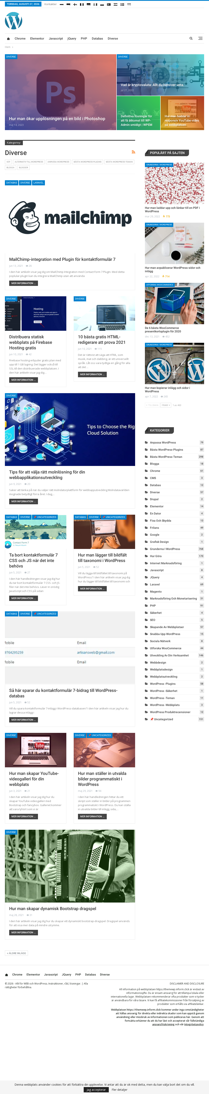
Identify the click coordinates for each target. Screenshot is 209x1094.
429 (8, 162)
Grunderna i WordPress (159, 165)
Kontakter (50, 4)
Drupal (154, 499)
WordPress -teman (162, 698)
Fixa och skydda (160, 520)
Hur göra (156, 556)
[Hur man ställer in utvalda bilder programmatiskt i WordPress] (104, 750)
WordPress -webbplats (165, 705)
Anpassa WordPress (58, 162)
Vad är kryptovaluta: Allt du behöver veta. (152, 85)
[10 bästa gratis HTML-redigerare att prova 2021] (104, 313)
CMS (153, 478)
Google (154, 534)
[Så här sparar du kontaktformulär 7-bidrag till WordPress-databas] (70, 647)
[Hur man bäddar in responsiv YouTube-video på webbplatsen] (182, 113)
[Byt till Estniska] (68, 4)
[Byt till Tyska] (88, 4)
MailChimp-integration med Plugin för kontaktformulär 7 (62, 259)
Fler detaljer (119, 1089)
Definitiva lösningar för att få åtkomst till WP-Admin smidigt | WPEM (136, 120)
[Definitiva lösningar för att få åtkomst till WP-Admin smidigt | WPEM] (138, 113)
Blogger (23, 167)
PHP (84, 38)
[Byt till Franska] (82, 4)
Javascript (56, 38)
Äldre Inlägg (17, 953)
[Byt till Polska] (102, 4)
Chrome (20, 38)
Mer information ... (23, 283)
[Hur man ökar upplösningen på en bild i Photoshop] (60, 92)
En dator (155, 513)
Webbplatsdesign (161, 669)
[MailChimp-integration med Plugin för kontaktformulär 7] (70, 216)
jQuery (72, 38)
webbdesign (158, 662)
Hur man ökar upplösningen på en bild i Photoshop (57, 118)
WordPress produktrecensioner (170, 712)
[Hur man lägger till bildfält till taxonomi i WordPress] (104, 532)
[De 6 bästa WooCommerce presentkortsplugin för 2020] (174, 303)
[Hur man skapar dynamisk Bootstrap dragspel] (70, 866)
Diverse (113, 38)
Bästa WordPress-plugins (87, 162)
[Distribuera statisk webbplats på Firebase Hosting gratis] (35, 313)
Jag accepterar (96, 1090)
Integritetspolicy (193, 1024)
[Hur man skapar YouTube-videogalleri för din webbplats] (35, 750)
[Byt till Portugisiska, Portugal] (109, 4)
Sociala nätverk (160, 641)
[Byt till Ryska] (61, 4)
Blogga (10, 167)
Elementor (37, 38)
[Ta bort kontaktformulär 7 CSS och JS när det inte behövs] (35, 532)
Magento (156, 591)
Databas (97, 38)
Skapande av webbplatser (167, 627)
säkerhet (156, 612)
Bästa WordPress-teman (119, 162)
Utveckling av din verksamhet (169, 655)
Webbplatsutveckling (163, 676)
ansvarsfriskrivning (163, 1024)
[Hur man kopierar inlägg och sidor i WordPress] (174, 363)
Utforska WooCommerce (159, 285)
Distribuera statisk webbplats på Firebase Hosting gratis (30, 342)
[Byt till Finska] (75, 4)
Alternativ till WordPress (29, 162)
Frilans (154, 527)
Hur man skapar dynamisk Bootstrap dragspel (52, 908)
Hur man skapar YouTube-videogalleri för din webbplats (34, 779)
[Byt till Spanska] (115, 4)
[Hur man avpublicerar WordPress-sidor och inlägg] (174, 243)
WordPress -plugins (163, 683)
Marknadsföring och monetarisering (173, 598)
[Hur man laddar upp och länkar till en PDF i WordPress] (174, 183)
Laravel (38, 182)
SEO (152, 620)
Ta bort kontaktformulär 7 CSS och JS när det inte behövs (33, 561)
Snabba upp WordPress (165, 634)
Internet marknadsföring (166, 563)
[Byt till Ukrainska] (129, 4)
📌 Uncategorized (44, 517)
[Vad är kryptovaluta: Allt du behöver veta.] (160, 75)
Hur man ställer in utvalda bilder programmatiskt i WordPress (102, 779)
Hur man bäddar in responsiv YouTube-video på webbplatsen (182, 120)
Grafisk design (159, 541)
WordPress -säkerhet (163, 690)
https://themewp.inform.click (172, 989)
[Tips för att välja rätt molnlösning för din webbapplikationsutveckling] (70, 429)
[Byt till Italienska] (95, 4)
